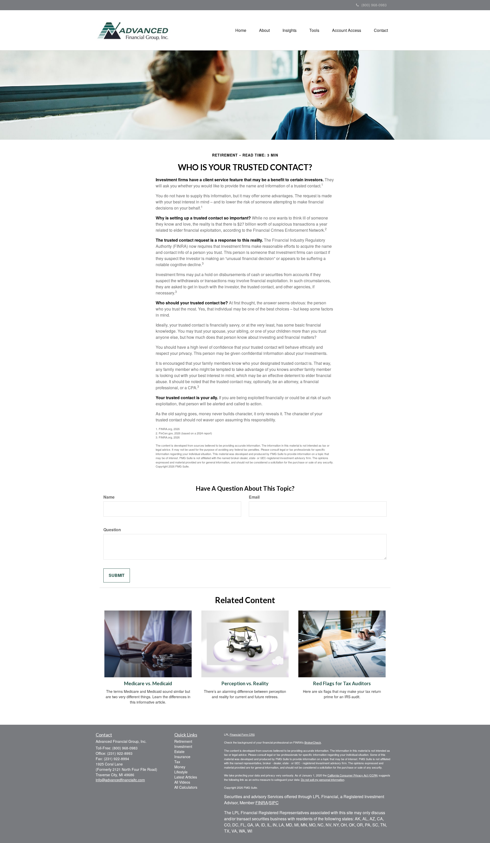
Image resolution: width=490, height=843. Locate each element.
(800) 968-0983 (374, 4)
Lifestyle (181, 771)
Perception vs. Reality (245, 683)
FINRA (261, 803)
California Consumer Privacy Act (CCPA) (352, 775)
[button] (264, 30)
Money (179, 766)
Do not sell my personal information (322, 779)
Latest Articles (185, 777)
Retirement (183, 741)
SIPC (274, 803)
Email (254, 497)
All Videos (182, 782)
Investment (183, 746)
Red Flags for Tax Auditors (342, 683)
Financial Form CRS (242, 734)
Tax (177, 761)
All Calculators (185, 787)
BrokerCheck (312, 742)
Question (112, 530)
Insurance (182, 756)
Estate (179, 751)
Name (109, 497)
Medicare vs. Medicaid (148, 683)
